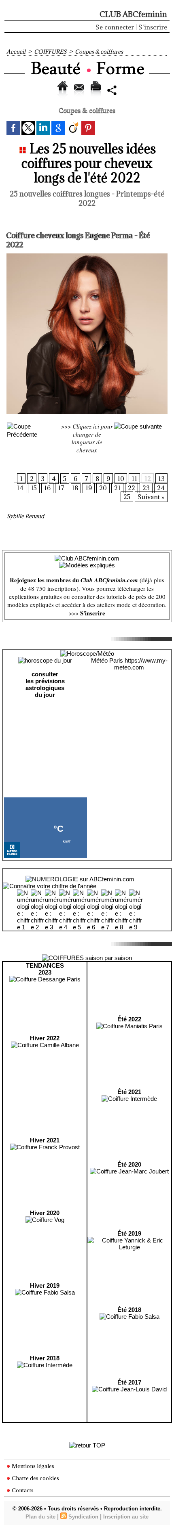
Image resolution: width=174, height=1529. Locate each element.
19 (88, 488)
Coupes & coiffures (99, 51)
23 (146, 488)
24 (161, 488)
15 (34, 488)
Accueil (15, 51)
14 (20, 488)
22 (131, 488)
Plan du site (40, 1517)
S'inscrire (152, 27)
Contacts (22, 1490)
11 (134, 479)
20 (103, 488)
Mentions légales (32, 1466)
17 (61, 488)
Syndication (83, 1517)
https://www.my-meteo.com (141, 664)
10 (120, 479)
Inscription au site (126, 1517)
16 (47, 488)
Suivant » (151, 497)
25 (126, 497)
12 (147, 479)
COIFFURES (50, 51)
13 (161, 479)
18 (75, 488)
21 (117, 488)
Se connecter (114, 27)
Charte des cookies (35, 1478)
